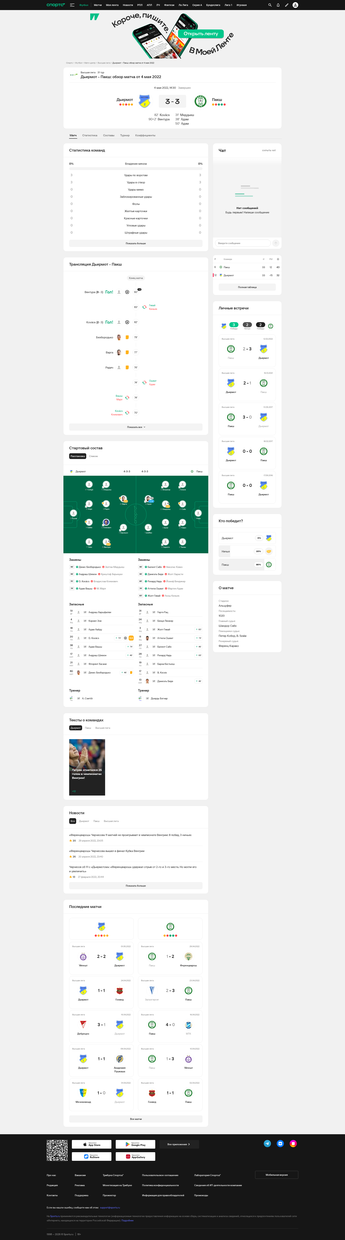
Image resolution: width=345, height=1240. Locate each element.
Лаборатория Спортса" (207, 1175)
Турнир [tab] (125, 135)
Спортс (69, 62)
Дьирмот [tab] (84, 821)
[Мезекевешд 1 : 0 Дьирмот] (120, 104)
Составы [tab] (108, 135)
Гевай (152, 305)
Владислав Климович (106, 581)
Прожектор (109, 1195)
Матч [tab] (73, 135)
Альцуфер (225, 605)
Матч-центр (90, 62)
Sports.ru (55, 1216)
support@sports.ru (110, 1207)
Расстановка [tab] (78, 456)
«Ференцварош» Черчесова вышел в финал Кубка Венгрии (106, 851)
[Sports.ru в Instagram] (294, 1144)
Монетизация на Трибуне (117, 1185)
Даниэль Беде (155, 574)
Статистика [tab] (89, 135)
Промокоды (201, 1195)
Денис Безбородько (90, 567)
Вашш (119, 395)
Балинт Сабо (155, 567)
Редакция (52, 1185)
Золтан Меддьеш (114, 567)
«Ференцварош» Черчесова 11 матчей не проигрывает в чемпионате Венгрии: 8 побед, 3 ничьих (130, 835)
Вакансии (80, 1175)
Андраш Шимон (88, 574)
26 (74, 856)
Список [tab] (93, 456)
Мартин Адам (175, 588)
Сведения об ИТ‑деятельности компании (218, 1185)
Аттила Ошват (156, 588)
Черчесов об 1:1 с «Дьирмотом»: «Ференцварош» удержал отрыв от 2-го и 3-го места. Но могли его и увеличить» (133, 869)
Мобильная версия (277, 1174)
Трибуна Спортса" (113, 1175)
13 (74, 877)
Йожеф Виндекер (175, 581)
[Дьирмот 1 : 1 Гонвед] (129, 104)
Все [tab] (73, 821)
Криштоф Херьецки (112, 574)
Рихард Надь (155, 581)
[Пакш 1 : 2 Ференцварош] (225, 104)
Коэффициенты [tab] (145, 135)
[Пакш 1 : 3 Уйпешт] (216, 104)
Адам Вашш (85, 588)
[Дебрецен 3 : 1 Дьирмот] (126, 104)
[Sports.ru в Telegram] (268, 1144)
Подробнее (127, 1220)
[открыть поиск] (270, 5)
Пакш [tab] (96, 821)
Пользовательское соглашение (160, 1175)
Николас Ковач (174, 567)
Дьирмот (125, 99)
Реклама (80, 1185)
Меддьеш (187, 115)
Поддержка (81, 1195)
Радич (109, 367)
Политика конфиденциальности (160, 1185)
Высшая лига (104, 62)
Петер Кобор (227, 636)
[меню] (72, 5)
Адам (184, 119)
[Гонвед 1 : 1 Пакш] (213, 104)
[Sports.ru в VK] (281, 1144)
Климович (117, 414)
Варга (109, 352)
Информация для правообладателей (163, 1195)
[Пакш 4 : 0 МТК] (219, 104)
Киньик (153, 308)
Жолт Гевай (154, 595)
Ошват (153, 380)
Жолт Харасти (175, 574)
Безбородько (104, 337)
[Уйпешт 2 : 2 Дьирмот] (132, 104)
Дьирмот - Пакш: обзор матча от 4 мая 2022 (133, 62)
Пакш (217, 99)
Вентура (164, 119)
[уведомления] (278, 5)
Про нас (51, 1175)
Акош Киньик (172, 595)
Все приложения (177, 1144)
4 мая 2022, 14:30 (165, 87)
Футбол (78, 62)
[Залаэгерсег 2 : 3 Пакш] (222, 104)
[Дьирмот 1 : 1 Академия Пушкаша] (123, 104)
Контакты (52, 1195)
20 (74, 840)
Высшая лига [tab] (111, 821)
